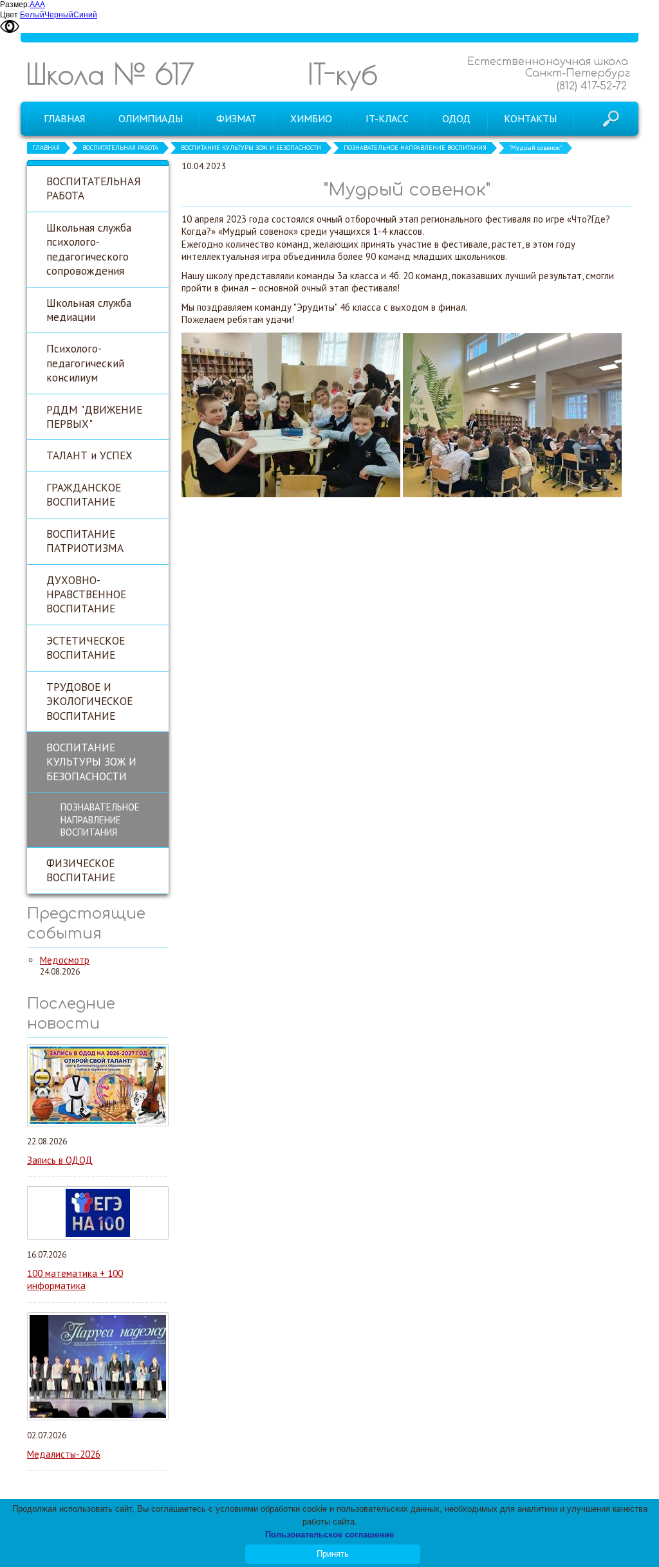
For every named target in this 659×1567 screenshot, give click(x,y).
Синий (85, 14)
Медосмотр (64, 960)
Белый (32, 14)
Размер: (15, 4)
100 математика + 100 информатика (75, 1279)
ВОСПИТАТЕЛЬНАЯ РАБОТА (120, 147)
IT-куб (343, 73)
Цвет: (10, 14)
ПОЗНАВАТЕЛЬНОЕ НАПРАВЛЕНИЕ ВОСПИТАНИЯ (415, 147)
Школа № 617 (110, 73)
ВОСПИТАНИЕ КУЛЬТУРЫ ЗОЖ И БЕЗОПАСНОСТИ (251, 147)
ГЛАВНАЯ (46, 147)
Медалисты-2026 (63, 1454)
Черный (58, 14)
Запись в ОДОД (60, 1160)
